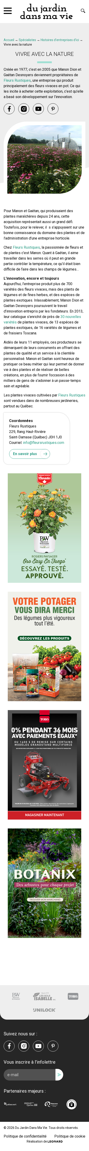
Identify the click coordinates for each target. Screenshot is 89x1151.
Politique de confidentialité (25, 1136)
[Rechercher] (83, 10)
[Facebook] (9, 108)
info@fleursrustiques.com (43, 442)
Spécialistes (27, 40)
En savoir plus (25, 454)
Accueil (9, 40)
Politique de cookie (69, 1136)
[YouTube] (38, 108)
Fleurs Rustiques (17, 80)
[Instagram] (23, 108)
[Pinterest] (52, 108)
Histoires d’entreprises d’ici (60, 40)
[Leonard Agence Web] (55, 1142)
